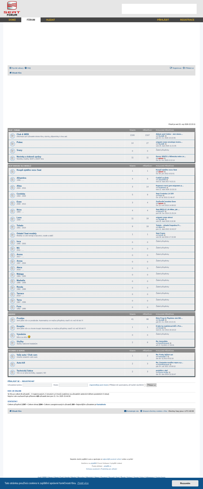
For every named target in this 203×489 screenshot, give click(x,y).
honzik (160, 235)
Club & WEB (23, 134)
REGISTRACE (187, 19)
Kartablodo (101, 404)
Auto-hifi (21, 363)
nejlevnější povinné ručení (111, 459)
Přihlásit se (14, 381)
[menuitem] (27, 68)
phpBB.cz (107, 466)
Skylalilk (161, 136)
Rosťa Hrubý (163, 372)
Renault (111, 477)
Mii (18, 248)
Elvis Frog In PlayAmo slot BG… (169, 318)
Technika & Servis (16, 351)
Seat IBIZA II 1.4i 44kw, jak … (168, 209)
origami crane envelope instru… (169, 142)
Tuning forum (160, 477)
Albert (160, 227)
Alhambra (21, 178)
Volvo (142, 477)
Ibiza (19, 209)
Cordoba (21, 194)
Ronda (20, 287)
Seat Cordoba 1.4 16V (165, 194)
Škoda (123, 477)
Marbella (21, 280)
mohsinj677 (162, 356)
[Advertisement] (159, 9)
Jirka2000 (162, 180)
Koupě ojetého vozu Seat (29, 170)
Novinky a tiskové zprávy (29, 156)
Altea (19, 186)
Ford (61, 477)
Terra (19, 300)
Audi (39, 477)
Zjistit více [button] (83, 483)
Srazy (19, 150)
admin (161, 158)
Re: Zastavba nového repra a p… (169, 362)
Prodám (20, 318)
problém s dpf (162, 370)
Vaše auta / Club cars (27, 355)
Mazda (73, 477)
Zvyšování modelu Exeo (166, 201)
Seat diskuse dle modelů (19, 166)
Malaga (20, 274)
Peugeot (104, 477)
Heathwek (162, 187)
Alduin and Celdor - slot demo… (169, 134)
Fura (19, 306)
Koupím (20, 326)
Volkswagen (149, 477)
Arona (20, 254)
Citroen (50, 477)
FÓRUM (31, 19)
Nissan (97, 477)
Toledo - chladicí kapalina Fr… (168, 225)
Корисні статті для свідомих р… (170, 186)
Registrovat (28, 381)
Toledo (20, 225)
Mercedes (81, 477)
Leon (19, 217)
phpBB (93, 463)
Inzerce (11, 314)
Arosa (19, 261)
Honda (67, 477)
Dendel (161, 328)
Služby (20, 341)
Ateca (19, 267)
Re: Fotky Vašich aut (164, 355)
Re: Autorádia (161, 341)
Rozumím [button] (185, 483)
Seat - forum (14, 130)
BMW (44, 477)
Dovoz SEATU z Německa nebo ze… (171, 156)
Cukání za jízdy (162, 178)
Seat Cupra (160, 233)
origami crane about (164, 217)
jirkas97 (161, 211)
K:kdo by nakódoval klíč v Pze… (169, 326)
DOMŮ (12, 19)
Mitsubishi (89, 477)
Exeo (19, 202)
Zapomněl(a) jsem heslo (98, 385)
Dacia (56, 477)
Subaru (129, 477)
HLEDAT (50, 19)
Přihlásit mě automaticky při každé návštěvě (126, 385)
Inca (19, 241)
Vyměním (21, 334)
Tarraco (20, 293)
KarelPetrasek (163, 343)
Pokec (20, 142)
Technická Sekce (25, 371)
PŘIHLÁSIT (163, 19)
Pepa (160, 195)
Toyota (136, 477)
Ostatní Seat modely (26, 233)
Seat (117, 477)
